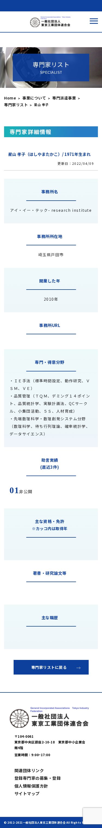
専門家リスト (16, 104)
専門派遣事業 (64, 98)
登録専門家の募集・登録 (37, 778)
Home (10, 98)
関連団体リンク (29, 770)
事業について (34, 98)
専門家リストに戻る (49, 667)
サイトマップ (27, 793)
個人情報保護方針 (31, 786)
